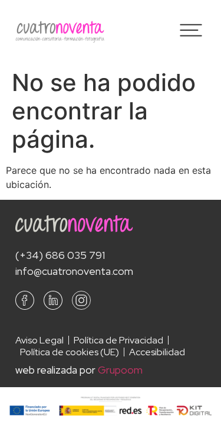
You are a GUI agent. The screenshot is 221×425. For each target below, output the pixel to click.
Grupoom (120, 370)
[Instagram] (81, 300)
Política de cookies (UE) (69, 352)
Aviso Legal (39, 340)
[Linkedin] (53, 300)
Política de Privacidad (118, 340)
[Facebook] (24, 300)
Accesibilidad (157, 352)
